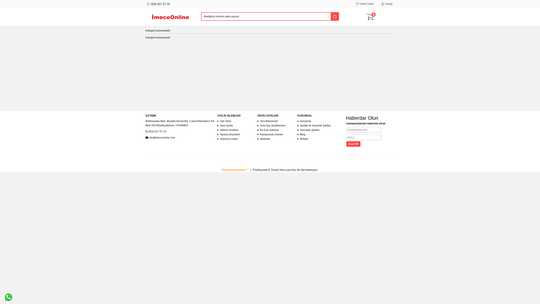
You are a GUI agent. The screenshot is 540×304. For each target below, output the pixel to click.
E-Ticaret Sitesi (277, 169)
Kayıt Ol (353, 143)
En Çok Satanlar (269, 130)
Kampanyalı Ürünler (271, 134)
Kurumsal (305, 121)
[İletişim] (148, 6)
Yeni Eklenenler (269, 121)
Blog (302, 134)
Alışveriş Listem (229, 138)
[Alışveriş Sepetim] (371, 22)
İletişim (304, 138)
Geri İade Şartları (310, 130)
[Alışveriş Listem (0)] (365, 6)
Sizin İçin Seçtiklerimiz (273, 125)
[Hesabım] (386, 6)
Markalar (265, 138)
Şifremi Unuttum (229, 130)
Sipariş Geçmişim (230, 134)
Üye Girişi (225, 121)
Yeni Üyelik (226, 125)
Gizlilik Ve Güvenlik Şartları (315, 125)
